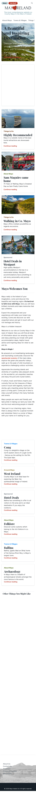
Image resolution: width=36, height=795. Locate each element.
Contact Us (7, 766)
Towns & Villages (20, 20)
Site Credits (7, 774)
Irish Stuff (13, 3)
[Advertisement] (18, 85)
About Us (6, 764)
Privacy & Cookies (10, 771)
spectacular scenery (9, 358)
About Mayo (7, 20)
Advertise (6, 769)
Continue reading (10, 146)
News (4, 3)
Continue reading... (13, 57)
